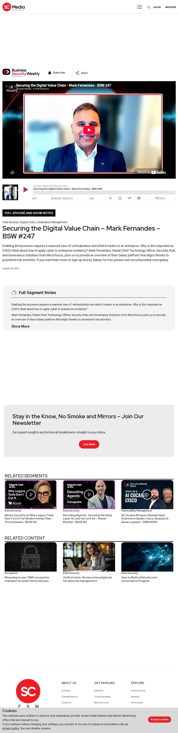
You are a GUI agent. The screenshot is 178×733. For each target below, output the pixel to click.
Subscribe (98, 690)
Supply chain (27, 222)
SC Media (66, 690)
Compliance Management (51, 222)
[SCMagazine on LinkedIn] (37, 706)
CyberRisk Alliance (70, 696)
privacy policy (10, 728)
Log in (157, 7)
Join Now (89, 444)
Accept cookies (159, 719)
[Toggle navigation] (139, 7)
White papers (137, 702)
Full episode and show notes (29, 213)
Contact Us (66, 702)
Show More (20, 326)
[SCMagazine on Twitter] (28, 706)
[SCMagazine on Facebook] (19, 706)
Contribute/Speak (102, 696)
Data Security (10, 222)
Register (170, 7)
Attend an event (101, 702)
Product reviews (138, 690)
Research (135, 696)
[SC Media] (13, 7)
